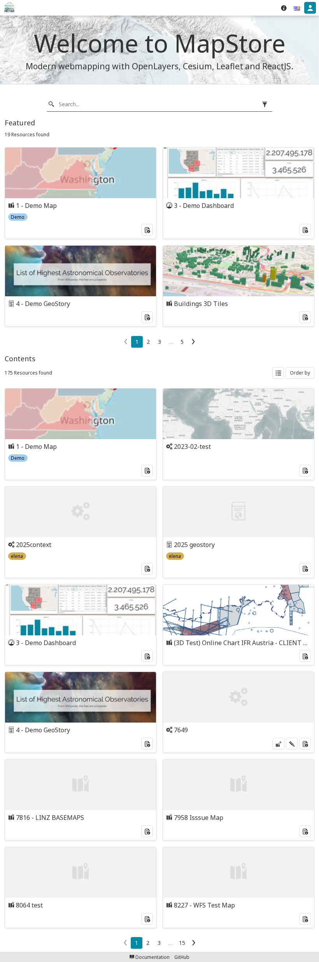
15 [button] (182, 942)
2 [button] (148, 341)
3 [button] (159, 341)
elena (17, 556)
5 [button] (182, 341)
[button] (297, 8)
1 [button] (136, 341)
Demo (18, 217)
